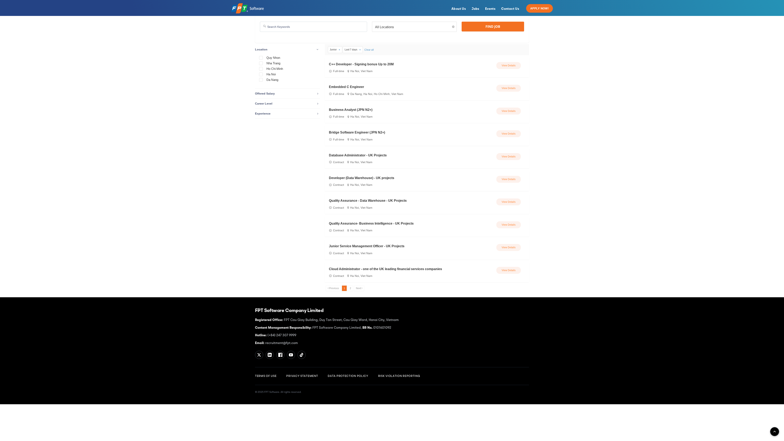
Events (490, 9)
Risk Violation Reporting (399, 376)
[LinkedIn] (270, 355)
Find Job (493, 26)
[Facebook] (280, 355)
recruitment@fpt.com (281, 343)
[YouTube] (291, 355)
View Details (509, 65)
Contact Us (510, 9)
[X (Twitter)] (259, 355)
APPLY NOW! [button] (539, 8)
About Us (458, 9)
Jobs (475, 9)
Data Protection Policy (348, 376)
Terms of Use (265, 376)
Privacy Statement (302, 376)
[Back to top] (774, 431)
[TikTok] (301, 355)
